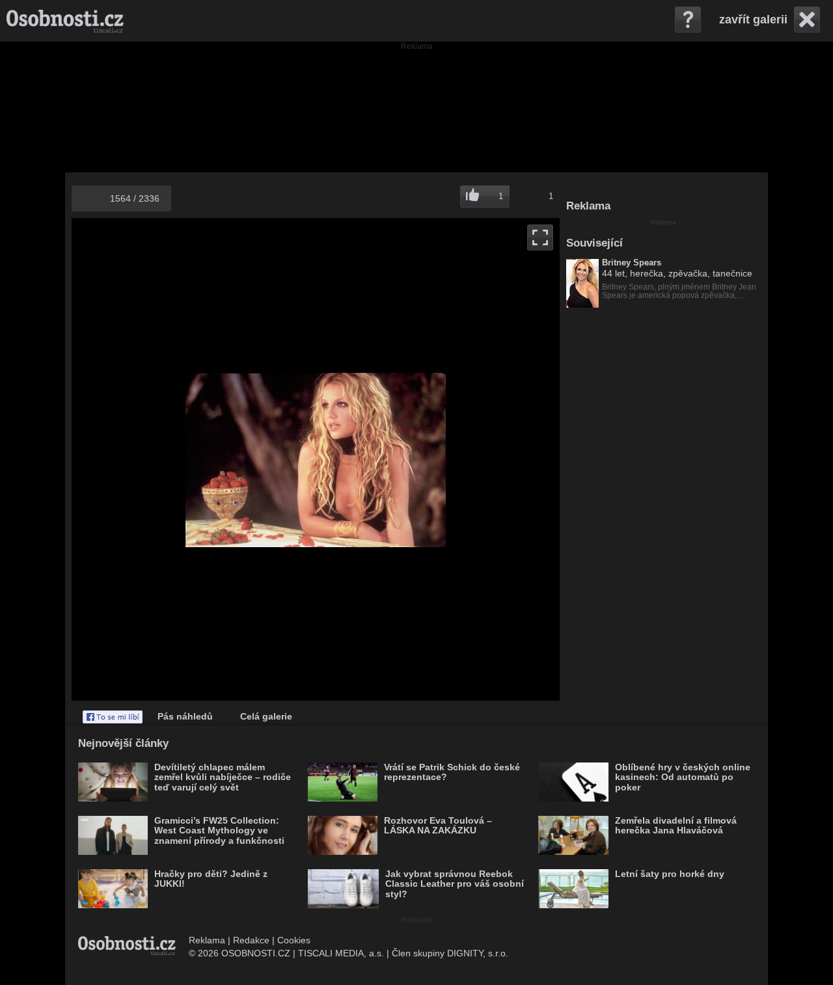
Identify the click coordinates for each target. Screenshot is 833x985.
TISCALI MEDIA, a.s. (341, 953)
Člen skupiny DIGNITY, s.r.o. (450, 953)
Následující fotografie (438, 459)
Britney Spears (631, 262)
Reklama (207, 940)
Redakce (251, 940)
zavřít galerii (753, 19)
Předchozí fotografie (194, 459)
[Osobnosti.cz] (65, 21)
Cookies (293, 940)
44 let (613, 273)
